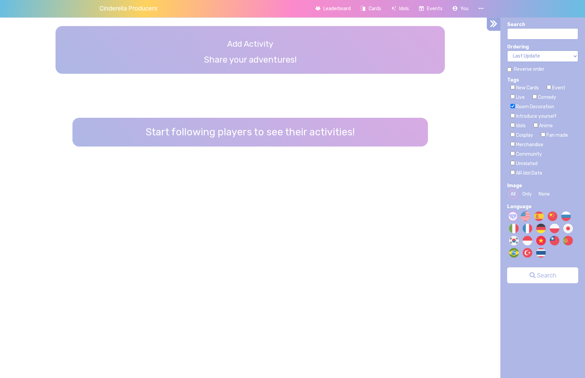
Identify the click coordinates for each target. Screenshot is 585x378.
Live (520, 97)
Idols (520, 126)
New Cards (527, 88)
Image (514, 185)
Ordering (518, 47)
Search (516, 24)
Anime (545, 126)
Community (528, 154)
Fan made (556, 135)
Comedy (546, 97)
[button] (461, 8)
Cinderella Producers (128, 8)
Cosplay (524, 135)
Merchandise (529, 145)
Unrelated (526, 163)
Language (519, 206)
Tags (513, 80)
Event (558, 88)
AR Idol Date (528, 173)
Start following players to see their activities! (250, 132)
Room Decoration (534, 107)
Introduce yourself (536, 116)
